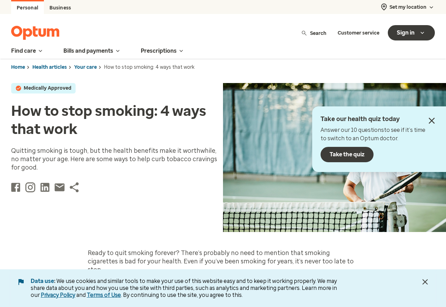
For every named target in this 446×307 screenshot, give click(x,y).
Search (318, 33)
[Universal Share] (74, 187)
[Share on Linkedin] (45, 187)
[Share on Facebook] (16, 187)
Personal (27, 8)
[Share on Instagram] (30, 187)
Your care (85, 67)
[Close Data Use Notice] (425, 282)
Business (60, 8)
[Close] (432, 121)
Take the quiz (347, 154)
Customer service (358, 33)
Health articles (49, 67)
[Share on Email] (60, 187)
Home (18, 67)
